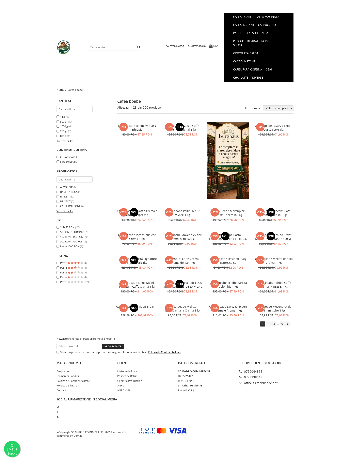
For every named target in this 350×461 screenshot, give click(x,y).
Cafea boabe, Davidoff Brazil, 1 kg (137, 308)
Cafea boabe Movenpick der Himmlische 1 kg (274, 308)
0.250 (63, 136)
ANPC (120, 385)
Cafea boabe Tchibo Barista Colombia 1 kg (228, 284)
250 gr (63, 131)
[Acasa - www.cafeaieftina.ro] (69, 47)
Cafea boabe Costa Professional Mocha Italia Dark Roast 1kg (228, 237)
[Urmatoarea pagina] (287, 324)
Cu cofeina (66, 157)
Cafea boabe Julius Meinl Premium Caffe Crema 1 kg (137, 284)
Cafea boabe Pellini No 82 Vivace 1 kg (182, 213)
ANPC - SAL (124, 390)
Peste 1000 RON (69, 246)
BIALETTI (65, 196)
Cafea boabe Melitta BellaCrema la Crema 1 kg (182, 308)
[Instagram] (58, 417)
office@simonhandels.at (260, 383)
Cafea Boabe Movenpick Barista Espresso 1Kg (228, 213)
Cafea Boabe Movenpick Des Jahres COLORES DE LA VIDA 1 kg (183, 284)
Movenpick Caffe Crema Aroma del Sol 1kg (183, 261)
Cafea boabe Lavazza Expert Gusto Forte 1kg (274, 127)
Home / (62, 90)
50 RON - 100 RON (71, 232)
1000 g (64, 126)
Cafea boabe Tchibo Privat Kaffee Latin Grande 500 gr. (273, 237)
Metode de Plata (127, 371)
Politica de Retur (127, 376)
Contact (61, 390)
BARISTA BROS (69, 192)
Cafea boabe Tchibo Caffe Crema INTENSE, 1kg (273, 284)
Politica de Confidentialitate (164, 352)
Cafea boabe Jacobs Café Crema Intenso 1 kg (273, 213)
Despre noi (63, 371)
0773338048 (252, 377)
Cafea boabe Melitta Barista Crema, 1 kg (274, 261)
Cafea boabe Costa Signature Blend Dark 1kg (137, 261)
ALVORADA (67, 187)
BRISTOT (65, 201)
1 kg (62, 116)
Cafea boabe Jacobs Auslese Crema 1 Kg (137, 237)
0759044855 (252, 371)
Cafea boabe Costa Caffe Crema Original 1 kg (182, 127)
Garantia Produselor (129, 381)
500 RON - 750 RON (71, 241)
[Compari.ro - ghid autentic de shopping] (72, 451)
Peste (63, 263)
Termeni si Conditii (68, 376)
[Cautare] (138, 47)
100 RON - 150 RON (71, 237)
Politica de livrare (67, 385)
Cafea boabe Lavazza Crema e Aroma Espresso (137, 213)
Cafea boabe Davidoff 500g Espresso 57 (228, 261)
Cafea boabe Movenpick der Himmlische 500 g (183, 237)
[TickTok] (58, 412)
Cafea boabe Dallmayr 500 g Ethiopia (137, 127)
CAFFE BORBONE (70, 206)
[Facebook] (58, 407)
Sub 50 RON (67, 227)
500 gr (63, 121)
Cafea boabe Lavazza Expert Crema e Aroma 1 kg (228, 308)
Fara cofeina (67, 161)
